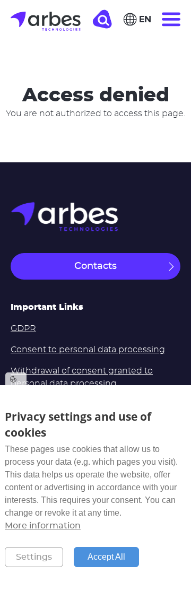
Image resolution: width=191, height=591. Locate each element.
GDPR (23, 328)
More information (43, 526)
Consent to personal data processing (88, 349)
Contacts (95, 266)
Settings (34, 557)
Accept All (106, 556)
